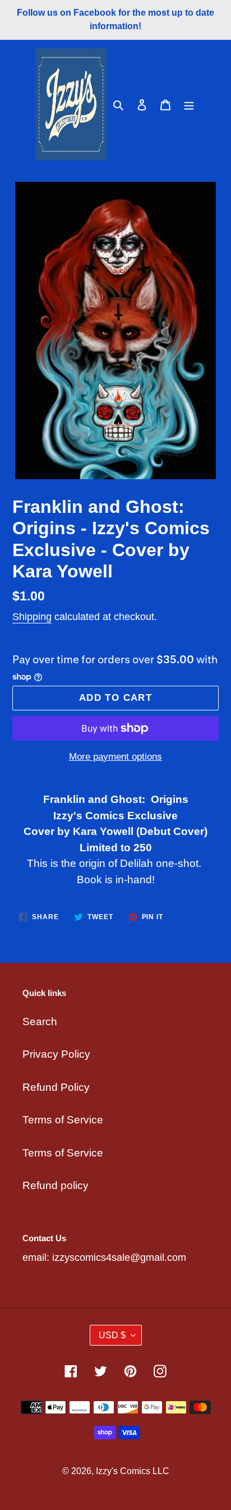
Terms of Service (62, 1120)
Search (39, 1021)
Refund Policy (56, 1087)
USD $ (112, 1335)
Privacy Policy (56, 1054)
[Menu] (189, 104)
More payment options (115, 756)
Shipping (32, 616)
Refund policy (55, 1185)
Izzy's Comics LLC (132, 1471)
